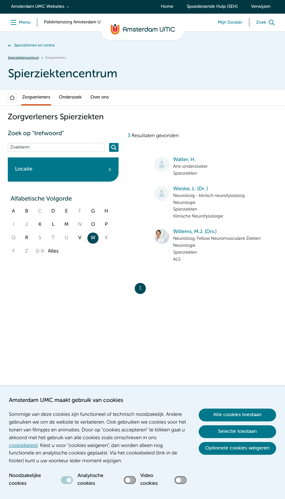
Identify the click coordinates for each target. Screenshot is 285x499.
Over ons (99, 97)
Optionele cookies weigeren (237, 448)
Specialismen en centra (34, 46)
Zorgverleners (36, 97)
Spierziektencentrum (23, 58)
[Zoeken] (114, 147)
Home (167, 6)
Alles (53, 251)
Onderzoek (70, 97)
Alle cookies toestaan (237, 414)
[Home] (12, 97)
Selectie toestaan (237, 431)
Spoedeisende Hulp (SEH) (212, 6)
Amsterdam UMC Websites (37, 6)
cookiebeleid (23, 445)
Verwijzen (261, 6)
